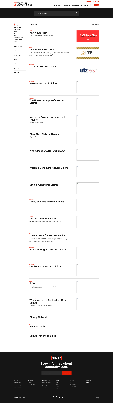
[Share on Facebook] (53, 397)
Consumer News (17, 29)
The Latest (67, 5)
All (14, 23)
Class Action (31, 64)
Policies (97, 397)
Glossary (72, 380)
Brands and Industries (19, 385)
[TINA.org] (56, 358)
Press (15, 35)
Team (57, 382)
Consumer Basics (77, 5)
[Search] (91, 5)
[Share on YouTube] (60, 397)
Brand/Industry (17, 27)
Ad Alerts (30, 382)
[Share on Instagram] (56, 397)
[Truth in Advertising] (23, 4)
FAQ (71, 382)
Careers (58, 388)
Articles (30, 30)
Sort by (92, 24)
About (86, 5)
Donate (87, 382)
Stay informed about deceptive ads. (56, 365)
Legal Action (57, 5)
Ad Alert (16, 31)
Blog (15, 33)
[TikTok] (63, 397)
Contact (58, 386)
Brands (30, 47)
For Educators (73, 384)
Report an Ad (96, 1)
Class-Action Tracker (19, 37)
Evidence (16, 41)
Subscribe (88, 1)
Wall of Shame (73, 386)
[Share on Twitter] (50, 397)
